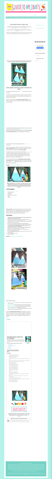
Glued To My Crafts (26, 7)
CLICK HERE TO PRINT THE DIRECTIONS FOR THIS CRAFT (19, 418)
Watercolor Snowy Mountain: (12, 306)
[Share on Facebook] (12, 338)
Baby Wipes (9, 348)
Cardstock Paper (10, 344)
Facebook (13, 161)
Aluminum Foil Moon (11, 305)
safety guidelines (31, 471)
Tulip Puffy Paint (27, 220)
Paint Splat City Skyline (11, 302)
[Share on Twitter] (9, 338)
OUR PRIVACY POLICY (40, 25)
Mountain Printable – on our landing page (13, 191)
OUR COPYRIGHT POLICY (40, 28)
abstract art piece (27, 143)
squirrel (21, 91)
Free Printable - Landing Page (12, 345)
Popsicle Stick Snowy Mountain (16, 165)
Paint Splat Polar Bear (11, 304)
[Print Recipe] (13, 338)
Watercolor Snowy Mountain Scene (26, 129)
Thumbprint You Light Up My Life (17, 236)
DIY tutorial (29, 151)
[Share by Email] (7, 338)
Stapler (9, 347)
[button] (10, 338)
